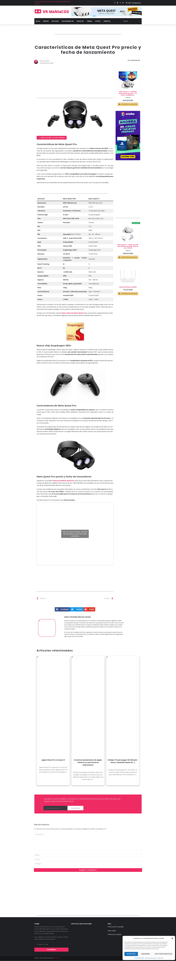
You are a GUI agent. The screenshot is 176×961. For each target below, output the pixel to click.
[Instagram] (115, 3)
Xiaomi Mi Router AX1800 (128, 287)
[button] (172, 938)
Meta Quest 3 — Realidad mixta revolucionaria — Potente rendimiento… (128, 93)
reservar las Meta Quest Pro (63, 481)
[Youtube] (118, 3)
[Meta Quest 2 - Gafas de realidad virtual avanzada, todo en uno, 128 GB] (128, 234)
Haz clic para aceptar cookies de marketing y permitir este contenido (75, 534)
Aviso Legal (160, 958)
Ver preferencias (163, 954)
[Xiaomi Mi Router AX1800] (128, 276)
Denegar (145, 954)
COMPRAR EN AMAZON (129, 104)
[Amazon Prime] (127, 97)
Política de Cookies (139, 958)
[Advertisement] (88, 30)
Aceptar (131, 954)
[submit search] (139, 21)
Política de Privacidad (150, 958)
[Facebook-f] (120, 3)
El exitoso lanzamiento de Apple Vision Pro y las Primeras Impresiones (88, 762)
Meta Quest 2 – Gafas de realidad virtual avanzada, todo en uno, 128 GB (127, 246)
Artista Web (57, 958)
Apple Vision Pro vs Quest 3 (53, 760)
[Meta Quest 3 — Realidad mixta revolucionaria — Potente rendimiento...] (128, 80)
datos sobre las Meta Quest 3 (72, 313)
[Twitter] (123, 3)
